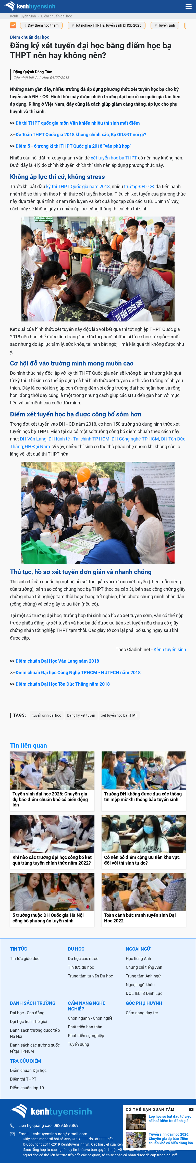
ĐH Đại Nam (37, 446)
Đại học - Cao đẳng (27, 1012)
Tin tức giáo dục (24, 958)
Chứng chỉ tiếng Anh (144, 967)
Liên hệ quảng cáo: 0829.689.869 (48, 1125)
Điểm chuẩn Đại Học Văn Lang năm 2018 (57, 661)
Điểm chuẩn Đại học (28, 1070)
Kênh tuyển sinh (170, 649)
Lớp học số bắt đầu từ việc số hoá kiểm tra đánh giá (170, 1118)
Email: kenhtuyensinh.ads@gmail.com (52, 1134)
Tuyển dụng (78, 1044)
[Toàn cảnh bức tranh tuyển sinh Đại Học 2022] (144, 900)
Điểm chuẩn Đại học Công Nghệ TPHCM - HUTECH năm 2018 (78, 672)
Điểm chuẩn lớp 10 (27, 1087)
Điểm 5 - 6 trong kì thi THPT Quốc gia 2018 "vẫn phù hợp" (73, 146)
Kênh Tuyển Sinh (23, 16)
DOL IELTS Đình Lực (144, 993)
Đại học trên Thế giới (28, 1021)
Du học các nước (83, 958)
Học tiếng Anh (138, 958)
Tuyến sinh (166, 25)
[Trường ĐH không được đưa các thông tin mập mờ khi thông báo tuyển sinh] (144, 781)
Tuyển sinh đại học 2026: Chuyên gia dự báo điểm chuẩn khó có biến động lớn (171, 1138)
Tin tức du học (81, 967)
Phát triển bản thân (85, 1027)
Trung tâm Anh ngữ (143, 976)
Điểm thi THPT (23, 1079)
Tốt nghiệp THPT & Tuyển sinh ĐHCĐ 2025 (108, 25)
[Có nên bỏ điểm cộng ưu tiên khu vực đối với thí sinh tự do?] (144, 842)
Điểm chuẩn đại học (56, 16)
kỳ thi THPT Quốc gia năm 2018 (78, 186)
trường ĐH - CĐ (139, 186)
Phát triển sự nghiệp (86, 1035)
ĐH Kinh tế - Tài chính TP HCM (78, 438)
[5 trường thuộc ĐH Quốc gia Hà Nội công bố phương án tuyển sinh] (52, 900)
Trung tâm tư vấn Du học (90, 976)
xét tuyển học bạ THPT (114, 157)
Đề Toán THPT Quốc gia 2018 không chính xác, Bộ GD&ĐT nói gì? (81, 134)
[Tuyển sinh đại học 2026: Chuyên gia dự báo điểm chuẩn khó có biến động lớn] (52, 781)
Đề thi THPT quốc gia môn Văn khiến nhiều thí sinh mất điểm (78, 123)
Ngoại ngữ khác (140, 984)
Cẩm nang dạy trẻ (142, 1012)
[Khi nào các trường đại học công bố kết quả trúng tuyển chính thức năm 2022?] (52, 842)
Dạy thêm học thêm (43, 25)
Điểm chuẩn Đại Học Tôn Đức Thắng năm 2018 (63, 684)
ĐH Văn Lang (33, 438)
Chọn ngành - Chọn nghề (90, 1018)
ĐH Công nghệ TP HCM (135, 438)
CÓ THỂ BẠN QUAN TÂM (150, 1109)
